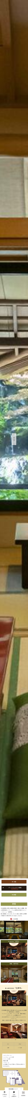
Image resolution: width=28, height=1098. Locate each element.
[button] (11, 1039)
